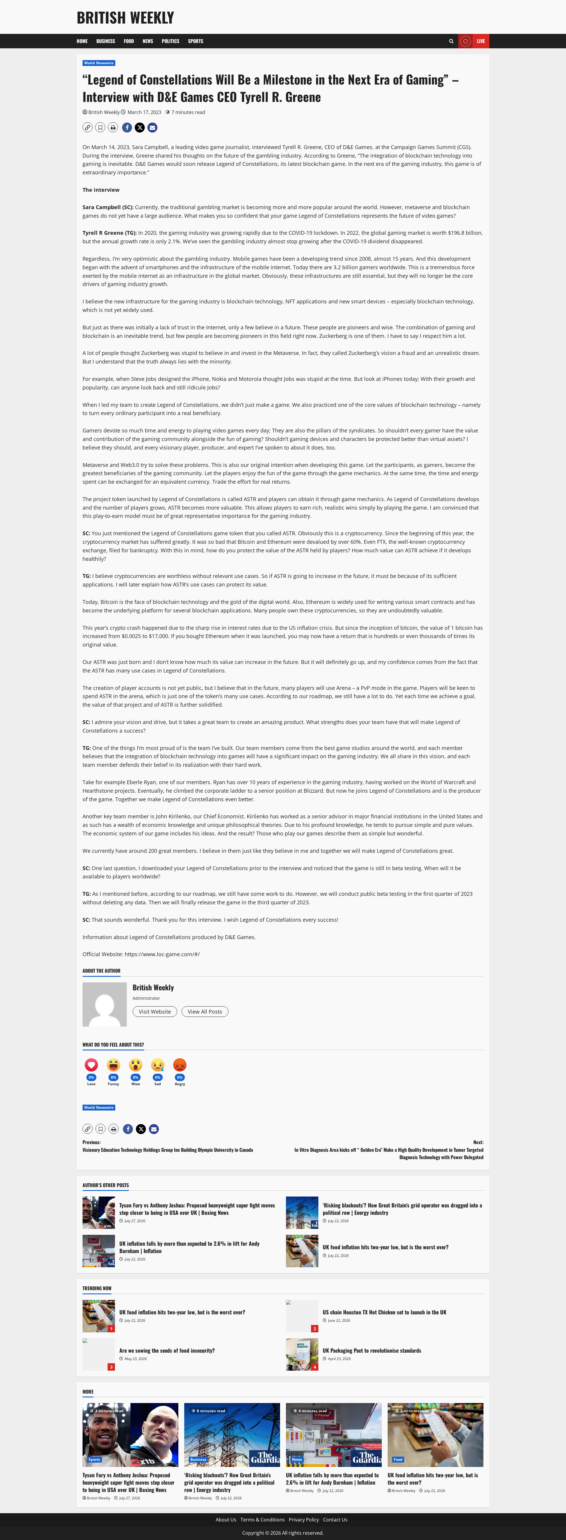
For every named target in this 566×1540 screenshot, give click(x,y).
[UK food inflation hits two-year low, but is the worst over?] (435, 1435)
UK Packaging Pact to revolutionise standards (302, 1354)
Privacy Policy (304, 1519)
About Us (226, 1519)
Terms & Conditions (263, 1519)
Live (481, 40)
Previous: (168, 1146)
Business (105, 40)
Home (82, 40)
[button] (451, 41)
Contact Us (335, 1519)
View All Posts (205, 1011)
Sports (195, 40)
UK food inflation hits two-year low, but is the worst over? (302, 1251)
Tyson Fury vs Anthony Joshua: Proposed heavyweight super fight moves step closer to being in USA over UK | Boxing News (99, 1213)
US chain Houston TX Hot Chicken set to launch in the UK (302, 1316)
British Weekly (125, 17)
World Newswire (98, 62)
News (148, 40)
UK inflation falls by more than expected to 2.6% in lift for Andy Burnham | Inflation (99, 1251)
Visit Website (155, 1011)
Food (129, 40)
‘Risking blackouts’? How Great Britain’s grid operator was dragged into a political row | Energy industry (302, 1213)
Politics (170, 40)
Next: (388, 1150)
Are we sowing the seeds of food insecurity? (99, 1354)
